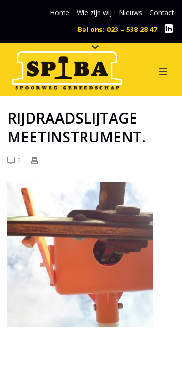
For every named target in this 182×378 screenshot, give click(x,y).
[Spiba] (57, 67)
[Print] (39, 159)
